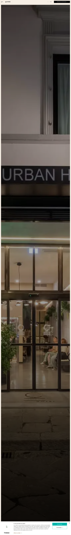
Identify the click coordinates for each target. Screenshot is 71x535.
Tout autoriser (59, 524)
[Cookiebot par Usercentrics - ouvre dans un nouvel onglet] (6, 533)
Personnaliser (59, 527)
